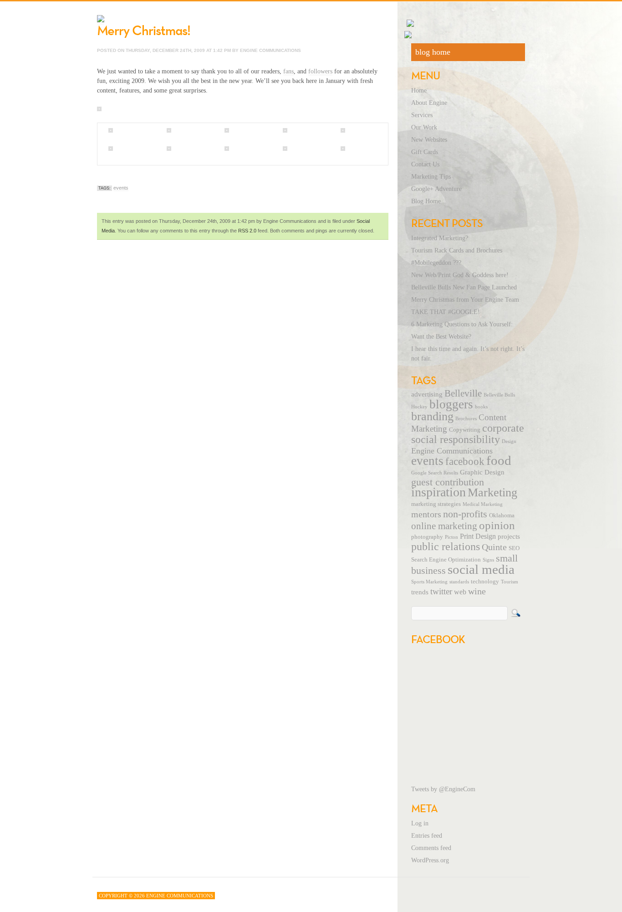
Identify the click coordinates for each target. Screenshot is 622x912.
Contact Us (425, 164)
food (498, 460)
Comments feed (431, 848)
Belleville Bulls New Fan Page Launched (464, 287)
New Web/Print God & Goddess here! (460, 275)
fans (288, 71)
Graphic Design (482, 472)
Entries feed (426, 835)
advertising (427, 394)
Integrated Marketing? (439, 238)
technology (485, 581)
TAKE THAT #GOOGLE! (445, 312)
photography (427, 537)
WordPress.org (430, 860)
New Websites (429, 139)
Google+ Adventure (436, 188)
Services (422, 115)
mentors (426, 514)
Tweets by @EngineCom (443, 789)
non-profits (465, 514)
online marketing (444, 525)
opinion (497, 525)
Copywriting (464, 430)
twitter (441, 591)
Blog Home (426, 201)
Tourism (509, 581)
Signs (488, 559)
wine (477, 591)
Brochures (466, 418)
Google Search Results (434, 472)
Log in (419, 823)
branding (432, 416)
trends (419, 592)
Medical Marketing (483, 504)
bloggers (451, 404)
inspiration (438, 492)
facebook (464, 461)
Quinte (494, 547)
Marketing (492, 492)
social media (481, 569)
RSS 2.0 (247, 230)
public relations (445, 546)
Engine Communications (452, 450)
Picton (451, 537)
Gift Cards (424, 152)
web (460, 592)
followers (320, 71)
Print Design (478, 536)
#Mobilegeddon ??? (436, 262)
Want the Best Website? (441, 336)
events (120, 188)
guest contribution (447, 482)
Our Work (424, 127)
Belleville (463, 393)
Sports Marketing (429, 581)
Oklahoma (502, 515)
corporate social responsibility (467, 433)
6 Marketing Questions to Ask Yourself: (462, 324)
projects (509, 536)
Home (419, 90)
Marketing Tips (431, 176)
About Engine (429, 102)
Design (509, 441)
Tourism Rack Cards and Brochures (456, 250)
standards (459, 581)
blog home (432, 52)
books (481, 406)
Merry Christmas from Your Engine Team (465, 299)
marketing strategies (436, 504)
